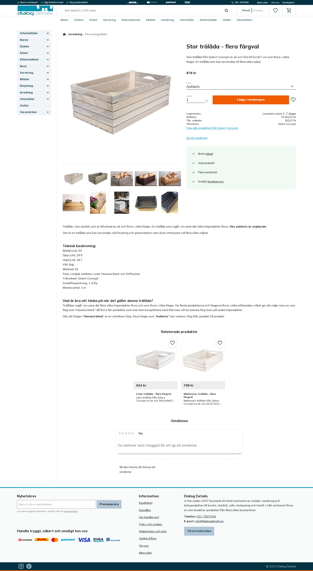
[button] (275, 10)
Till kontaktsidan (199, 531)
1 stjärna (119, 433)
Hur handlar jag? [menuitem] (149, 517)
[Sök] (226, 10)
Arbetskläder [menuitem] (208, 20)
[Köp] (251, 99)
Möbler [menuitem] (150, 20)
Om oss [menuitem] (275, 2)
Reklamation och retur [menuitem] (153, 531)
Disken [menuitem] (79, 20)
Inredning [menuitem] (167, 20)
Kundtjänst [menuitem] (288, 2)
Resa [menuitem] (23, 66)
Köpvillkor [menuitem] (145, 510)
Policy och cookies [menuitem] (150, 524)
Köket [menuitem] (93, 20)
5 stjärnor (132, 433)
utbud (209, 153)
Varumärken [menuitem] (245, 20)
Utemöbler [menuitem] (187, 20)
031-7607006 (206, 516)
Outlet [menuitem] (227, 20)
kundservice (216, 181)
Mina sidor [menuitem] (262, 2)
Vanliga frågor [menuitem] (147, 538)
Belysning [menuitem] (26, 85)
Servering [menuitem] (109, 20)
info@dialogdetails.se (209, 521)
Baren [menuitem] (64, 20)
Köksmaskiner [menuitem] (131, 20)
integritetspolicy (71, 511)
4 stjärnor (129, 433)
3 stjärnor (126, 433)
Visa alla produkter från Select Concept (212, 128)
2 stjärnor (122, 433)
